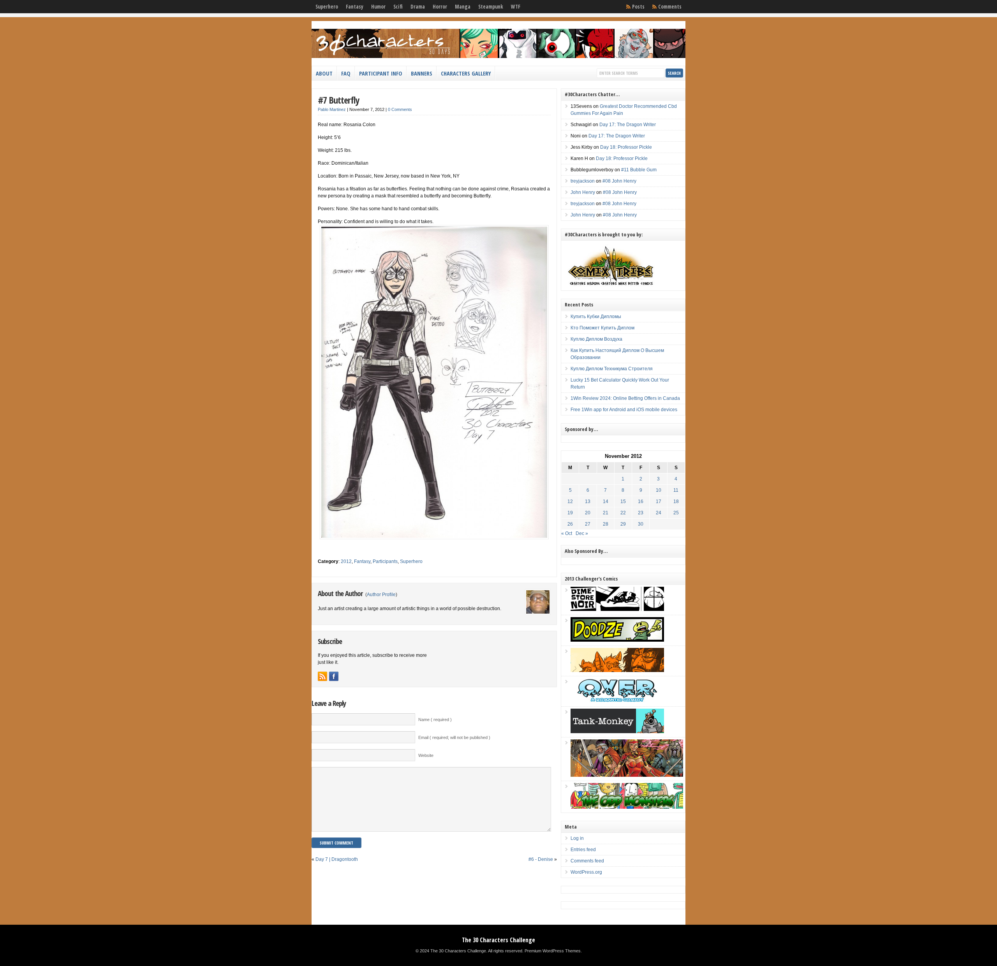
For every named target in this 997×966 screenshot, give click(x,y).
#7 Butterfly (338, 99)
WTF (515, 6)
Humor (378, 6)
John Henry (583, 192)
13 (587, 501)
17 (658, 501)
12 (570, 501)
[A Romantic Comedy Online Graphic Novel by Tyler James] (617, 701)
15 (623, 501)
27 (587, 524)
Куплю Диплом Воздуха (596, 339)
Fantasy (354, 6)
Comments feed (587, 861)
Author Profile (381, 594)
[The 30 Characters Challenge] (498, 56)
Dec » (582, 533)
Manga (462, 6)
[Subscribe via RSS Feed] (322, 676)
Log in (577, 838)
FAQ (346, 73)
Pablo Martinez (332, 109)
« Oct (566, 533)
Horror (440, 6)
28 (605, 524)
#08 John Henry (619, 181)
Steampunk (490, 6)
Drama (417, 6)
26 (570, 524)
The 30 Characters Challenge (498, 940)
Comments (670, 6)
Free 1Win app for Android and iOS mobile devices (624, 409)
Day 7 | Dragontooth (336, 859)
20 (587, 513)
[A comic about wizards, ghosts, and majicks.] (617, 670)
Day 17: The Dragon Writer (627, 124)
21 (605, 513)
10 (658, 490)
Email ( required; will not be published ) (454, 737)
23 (640, 513)
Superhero (326, 6)
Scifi (398, 6)
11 (675, 490)
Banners (421, 73)
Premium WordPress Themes (553, 950)
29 (623, 524)
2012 (346, 561)
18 (676, 501)
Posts (638, 6)
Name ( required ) (435, 719)
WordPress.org (586, 872)
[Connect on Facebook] (333, 676)
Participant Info (380, 73)
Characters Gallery (466, 73)
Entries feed (583, 849)
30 (640, 524)
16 (640, 501)
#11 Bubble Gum (639, 169)
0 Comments (400, 109)
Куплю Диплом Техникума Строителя (612, 368)
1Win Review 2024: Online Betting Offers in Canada (625, 398)
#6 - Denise (540, 859)
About (324, 73)
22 (623, 513)
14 (605, 501)
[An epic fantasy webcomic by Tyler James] (627, 775)
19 (570, 513)
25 (676, 513)
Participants (385, 561)
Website (425, 755)
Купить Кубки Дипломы (596, 316)
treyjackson (583, 181)
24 (658, 513)
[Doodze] (617, 640)
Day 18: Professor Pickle (626, 147)
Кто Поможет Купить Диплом (602, 328)
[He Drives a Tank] (617, 731)
